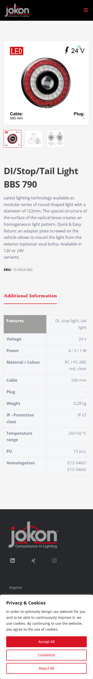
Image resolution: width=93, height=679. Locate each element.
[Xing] (33, 560)
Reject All (46, 668)
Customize (46, 655)
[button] (86, 10)
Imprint (15, 587)
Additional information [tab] (30, 295)
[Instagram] (54, 560)
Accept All (46, 641)
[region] (46, 637)
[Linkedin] (12, 560)
